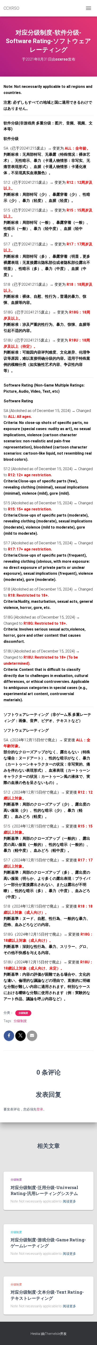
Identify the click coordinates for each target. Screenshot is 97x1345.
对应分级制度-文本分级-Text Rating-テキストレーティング (47, 1295)
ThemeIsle (52, 1334)
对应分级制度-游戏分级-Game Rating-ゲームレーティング (48, 1242)
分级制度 (23, 1013)
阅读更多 (69, 1201)
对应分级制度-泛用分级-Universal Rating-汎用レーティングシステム (44, 1190)
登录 (39, 1109)
